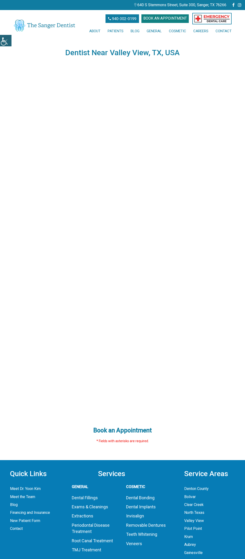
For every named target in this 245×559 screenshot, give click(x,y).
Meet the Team (22, 496)
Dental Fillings (85, 497)
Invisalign (135, 515)
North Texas (194, 512)
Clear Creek (194, 504)
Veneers (134, 543)
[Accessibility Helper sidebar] (5, 40)
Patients (115, 31)
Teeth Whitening (141, 534)
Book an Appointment (165, 18)
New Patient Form (25, 520)
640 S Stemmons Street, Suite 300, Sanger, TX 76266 (181, 5)
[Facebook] (233, 5)
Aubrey (190, 544)
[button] (212, 18)
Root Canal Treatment (92, 540)
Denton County (196, 488)
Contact (224, 31)
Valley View (194, 520)
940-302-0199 (123, 18)
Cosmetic (177, 31)
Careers (200, 31)
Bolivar (190, 496)
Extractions (82, 515)
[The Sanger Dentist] (44, 25)
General (154, 31)
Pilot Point (193, 528)
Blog (135, 31)
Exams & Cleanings (90, 506)
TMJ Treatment (86, 549)
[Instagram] (239, 5)
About (94, 31)
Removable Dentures (146, 525)
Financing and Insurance (30, 512)
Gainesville (193, 552)
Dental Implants (141, 506)
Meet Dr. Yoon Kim (25, 488)
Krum (188, 536)
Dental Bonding (140, 497)
